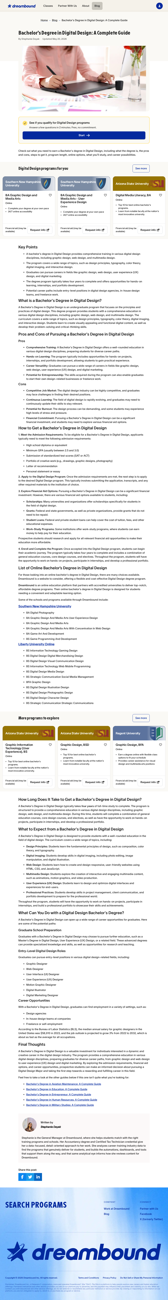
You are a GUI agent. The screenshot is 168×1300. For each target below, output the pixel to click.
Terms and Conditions (88, 1278)
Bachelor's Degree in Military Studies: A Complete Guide (60, 1104)
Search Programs (36, 1205)
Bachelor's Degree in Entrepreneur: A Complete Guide (58, 1094)
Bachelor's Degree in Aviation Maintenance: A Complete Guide (63, 1083)
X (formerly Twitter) (151, 1219)
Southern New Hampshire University (44, 606)
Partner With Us (67, 5)
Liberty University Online (36, 644)
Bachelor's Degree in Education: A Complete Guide (56, 1089)
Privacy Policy (109, 1278)
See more (141, 168)
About (85, 5)
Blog (97, 5)
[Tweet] (30, 1177)
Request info (38, 229)
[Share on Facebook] (22, 1177)
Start (82, 135)
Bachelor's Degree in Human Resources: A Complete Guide (61, 1099)
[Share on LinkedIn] (38, 1177)
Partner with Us (149, 1208)
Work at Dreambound (116, 1208)
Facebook (146, 1213)
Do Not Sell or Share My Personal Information (141, 1278)
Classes (48, 5)
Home (44, 20)
